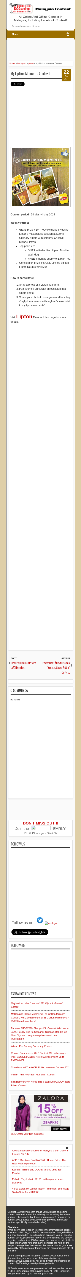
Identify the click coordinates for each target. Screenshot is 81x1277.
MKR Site (48, 1273)
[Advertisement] (34, 49)
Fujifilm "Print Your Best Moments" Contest (33, 1074)
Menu (15, 34)
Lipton (24, 316)
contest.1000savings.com (35, 1271)
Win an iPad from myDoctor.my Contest (31, 1046)
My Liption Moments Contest (30, 73)
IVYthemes (35, 1273)
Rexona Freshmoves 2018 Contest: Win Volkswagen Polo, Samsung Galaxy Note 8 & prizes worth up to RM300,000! (38, 1057)
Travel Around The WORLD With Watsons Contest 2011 (40, 1067)
